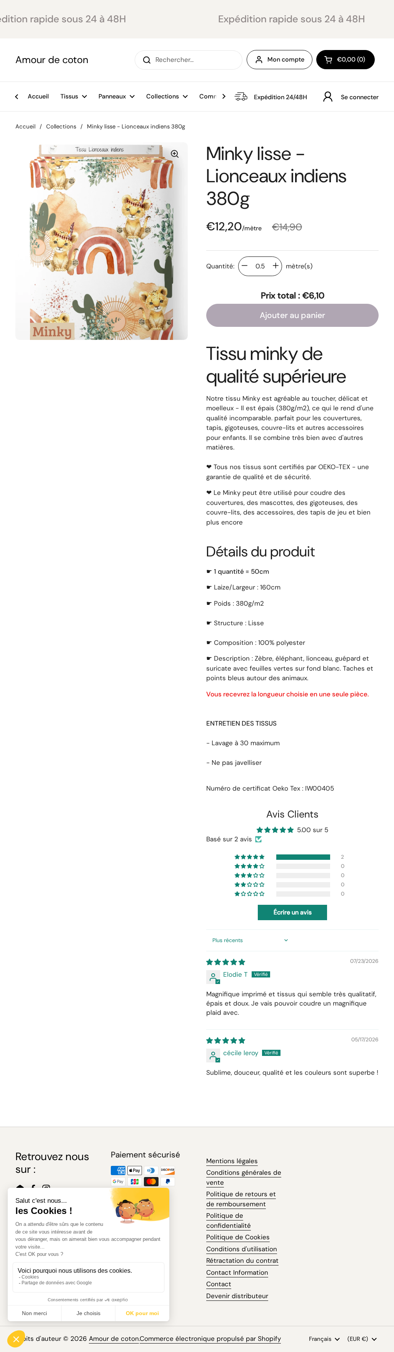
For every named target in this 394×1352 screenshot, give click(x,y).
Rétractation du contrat (242, 1260)
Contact (218, 1284)
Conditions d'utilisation (241, 1249)
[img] (225, 962)
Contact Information (237, 1272)
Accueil (25, 126)
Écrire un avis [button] (293, 912)
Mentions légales (232, 1161)
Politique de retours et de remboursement (241, 1199)
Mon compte (285, 59)
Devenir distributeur (237, 1296)
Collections (61, 126)
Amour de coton (51, 60)
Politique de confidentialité (228, 1220)
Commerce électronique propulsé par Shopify (210, 1338)
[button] (345, 59)
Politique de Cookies (238, 1237)
